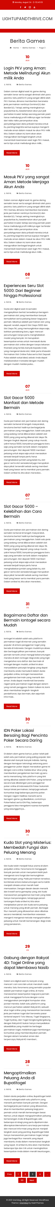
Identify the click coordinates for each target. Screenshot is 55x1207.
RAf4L (8, 84)
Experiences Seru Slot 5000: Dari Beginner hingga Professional (24, 290)
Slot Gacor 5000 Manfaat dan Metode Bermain (24, 402)
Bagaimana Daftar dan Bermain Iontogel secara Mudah (27, 620)
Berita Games (25, 84)
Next (32, 1180)
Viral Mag (24, 1203)
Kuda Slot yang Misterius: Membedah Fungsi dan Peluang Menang (27, 847)
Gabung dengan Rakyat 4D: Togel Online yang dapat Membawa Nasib (26, 962)
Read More (11, 152)
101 (22, 1180)
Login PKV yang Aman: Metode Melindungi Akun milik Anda (27, 73)
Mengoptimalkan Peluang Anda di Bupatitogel (20, 1078)
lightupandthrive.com (27, 19)
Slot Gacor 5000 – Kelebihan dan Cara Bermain (23, 511)
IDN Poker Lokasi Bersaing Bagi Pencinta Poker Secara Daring (26, 735)
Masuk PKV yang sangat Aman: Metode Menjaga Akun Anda (26, 182)
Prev (9, 1174)
